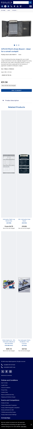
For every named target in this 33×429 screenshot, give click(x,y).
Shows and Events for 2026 (7, 410)
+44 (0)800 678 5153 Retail (9, 364)
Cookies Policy (4, 392)
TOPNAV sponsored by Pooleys (8, 412)
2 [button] (16, 45)
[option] (16, 29)
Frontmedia (9, 375)
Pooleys (14, 10)
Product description (12, 100)
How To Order (4, 383)
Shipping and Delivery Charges (8, 397)
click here (23, 426)
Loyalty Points (4, 385)
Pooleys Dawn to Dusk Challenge (8, 414)
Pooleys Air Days (5, 403)
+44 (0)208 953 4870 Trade (9, 367)
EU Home (3, 10)
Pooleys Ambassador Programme (9, 405)
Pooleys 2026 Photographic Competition (10, 407)
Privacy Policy (4, 390)
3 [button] (18, 45)
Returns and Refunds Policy (7, 394)
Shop (9, 10)
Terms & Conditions (5, 387)
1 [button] (14, 45)
